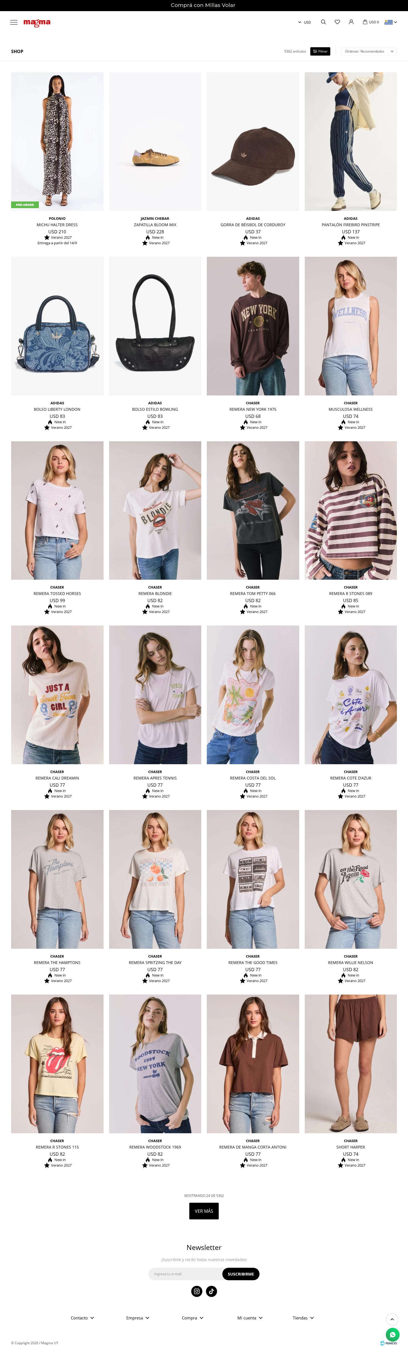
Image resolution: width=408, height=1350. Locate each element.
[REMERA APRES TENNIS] (155, 695)
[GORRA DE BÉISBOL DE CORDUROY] (253, 141)
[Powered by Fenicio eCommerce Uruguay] (388, 1343)
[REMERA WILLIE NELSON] (351, 879)
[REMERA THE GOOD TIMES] (253, 879)
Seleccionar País (388, 22)
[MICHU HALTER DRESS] (57, 141)
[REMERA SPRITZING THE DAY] (155, 879)
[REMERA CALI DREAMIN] (57, 695)
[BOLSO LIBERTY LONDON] (57, 326)
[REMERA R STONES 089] (351, 510)
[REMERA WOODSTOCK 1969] (155, 1064)
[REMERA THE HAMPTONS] (57, 879)
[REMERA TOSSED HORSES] (57, 510)
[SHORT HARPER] (351, 1064)
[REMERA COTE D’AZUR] (351, 695)
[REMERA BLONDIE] (155, 510)
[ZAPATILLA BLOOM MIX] (155, 141)
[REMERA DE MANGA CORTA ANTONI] (253, 1064)
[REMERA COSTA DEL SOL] (253, 695)
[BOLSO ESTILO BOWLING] (155, 326)
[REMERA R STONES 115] (57, 1064)
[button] (323, 22)
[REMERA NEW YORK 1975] (253, 326)
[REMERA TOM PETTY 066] (253, 510)
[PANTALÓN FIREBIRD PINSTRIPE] (351, 141)
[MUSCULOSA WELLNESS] (351, 326)
